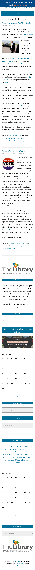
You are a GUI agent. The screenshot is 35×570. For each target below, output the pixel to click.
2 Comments (20, 153)
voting (12, 249)
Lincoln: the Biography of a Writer (13, 64)
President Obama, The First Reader (17, 23)
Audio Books (13, 135)
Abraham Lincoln (8, 138)
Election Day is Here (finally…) (14, 151)
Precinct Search (8, 230)
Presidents (14, 141)
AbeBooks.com (17, 58)
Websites (5, 246)
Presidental (6, 141)
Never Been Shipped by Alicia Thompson (17, 457)
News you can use (15, 243)
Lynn (14, 25)
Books (20, 135)
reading (21, 141)
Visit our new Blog (19, 5)
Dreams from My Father (20, 106)
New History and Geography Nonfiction (17, 454)
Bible (6, 82)
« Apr (17, 396)
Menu (17, 13)
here (20, 307)
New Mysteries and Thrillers (17, 446)
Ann (14, 153)
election (18, 246)
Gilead (8, 80)
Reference (25, 243)
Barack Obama (19, 138)
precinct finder (26, 246)
